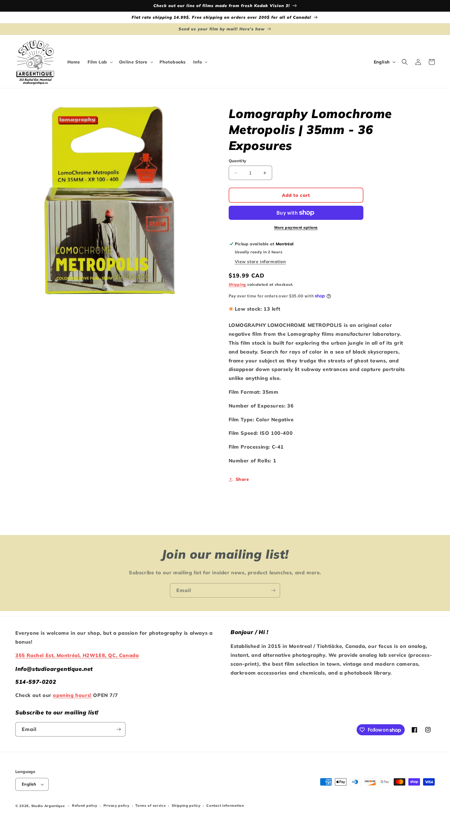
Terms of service (150, 805)
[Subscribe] (273, 590)
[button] (99, 61)
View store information (260, 261)
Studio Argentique (48, 806)
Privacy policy (116, 805)
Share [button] (242, 479)
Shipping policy (186, 805)
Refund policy (84, 805)
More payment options (296, 227)
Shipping (237, 284)
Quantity (237, 160)
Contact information (225, 805)
